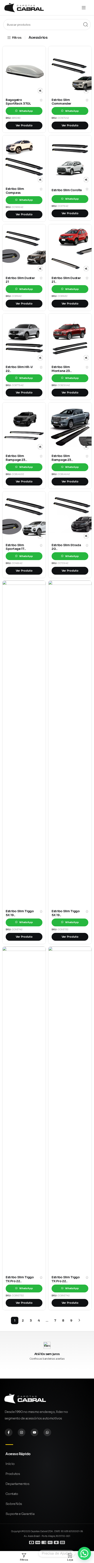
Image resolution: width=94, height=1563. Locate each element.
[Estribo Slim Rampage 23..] (24, 427)
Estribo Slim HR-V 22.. (19, 369)
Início (9, 1464)
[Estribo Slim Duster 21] (24, 248)
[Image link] (25, 1398)
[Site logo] (24, 7)
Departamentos (17, 1484)
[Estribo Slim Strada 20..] (70, 516)
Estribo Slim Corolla (67, 190)
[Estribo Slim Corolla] (70, 159)
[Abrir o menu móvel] (83, 7)
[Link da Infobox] (47, 1350)
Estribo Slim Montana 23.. (61, 369)
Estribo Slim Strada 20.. (66, 547)
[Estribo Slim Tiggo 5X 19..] (24, 744)
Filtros (16, 38)
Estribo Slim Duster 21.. (66, 280)
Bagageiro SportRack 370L (18, 102)
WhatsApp (26, 110)
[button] (84, 1553)
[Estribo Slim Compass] (24, 159)
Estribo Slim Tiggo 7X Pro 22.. (20, 1279)
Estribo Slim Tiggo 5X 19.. (20, 913)
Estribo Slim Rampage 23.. (16, 458)
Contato (11, 1494)
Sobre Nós (13, 1504)
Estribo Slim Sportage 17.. (16, 547)
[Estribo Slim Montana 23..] (70, 338)
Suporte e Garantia (19, 1514)
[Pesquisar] (85, 24)
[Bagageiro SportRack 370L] (24, 70)
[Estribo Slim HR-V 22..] (24, 338)
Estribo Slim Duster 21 (20, 280)
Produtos (12, 1474)
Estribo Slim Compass (15, 191)
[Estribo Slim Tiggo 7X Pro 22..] (24, 1110)
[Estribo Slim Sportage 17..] (24, 516)
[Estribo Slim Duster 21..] (70, 248)
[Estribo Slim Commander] (70, 70)
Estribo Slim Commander (61, 102)
